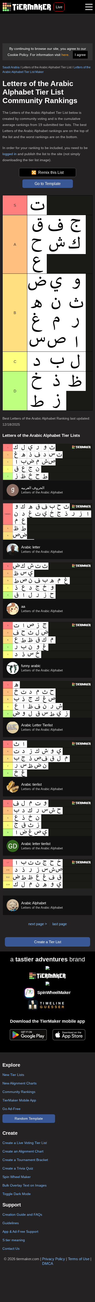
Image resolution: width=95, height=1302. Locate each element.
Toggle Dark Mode (16, 1194)
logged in (9, 154)
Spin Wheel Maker (16, 1177)
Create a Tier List (47, 942)
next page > (37, 924)
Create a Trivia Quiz (17, 1168)
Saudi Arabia (10, 67)
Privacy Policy (53, 1259)
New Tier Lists (13, 1075)
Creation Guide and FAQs (22, 1214)
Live (59, 7)
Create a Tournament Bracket (25, 1160)
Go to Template (48, 184)
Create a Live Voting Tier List (24, 1143)
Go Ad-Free (11, 1109)
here (64, 55)
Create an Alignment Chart (22, 1151)
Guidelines (10, 1223)
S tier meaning (13, 1240)
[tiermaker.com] (26, 6)
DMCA (47, 1263)
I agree (80, 55)
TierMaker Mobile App (19, 1100)
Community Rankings (18, 1092)
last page (59, 924)
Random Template (29, 1118)
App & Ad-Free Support (20, 1231)
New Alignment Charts (19, 1083)
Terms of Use (78, 1259)
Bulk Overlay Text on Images (24, 1185)
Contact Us (10, 1248)
